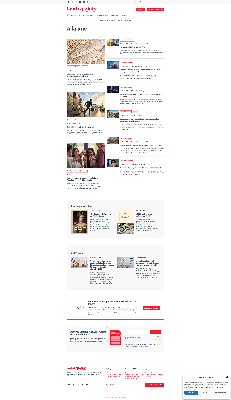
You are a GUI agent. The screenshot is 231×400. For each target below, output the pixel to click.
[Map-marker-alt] (88, 2)
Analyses (73, 15)
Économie (85, 66)
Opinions (81, 15)
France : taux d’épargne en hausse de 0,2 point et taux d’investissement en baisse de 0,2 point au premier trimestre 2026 (102, 265)
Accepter (191, 393)
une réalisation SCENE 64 (119, 397)
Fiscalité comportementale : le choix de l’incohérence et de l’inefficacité (82, 179)
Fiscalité (69, 171)
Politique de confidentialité (205, 396)
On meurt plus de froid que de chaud (134, 47)
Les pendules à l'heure (73, 120)
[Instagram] (72, 2)
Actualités (90, 15)
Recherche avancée (141, 2)
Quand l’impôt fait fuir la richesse (80, 127)
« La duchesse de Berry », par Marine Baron (100, 215)
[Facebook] (69, 2)
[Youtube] (84, 2)
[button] (227, 377)
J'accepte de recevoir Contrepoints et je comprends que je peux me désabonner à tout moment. (143, 345)
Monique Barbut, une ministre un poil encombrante (141, 168)
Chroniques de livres (102, 15)
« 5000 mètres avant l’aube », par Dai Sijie (144, 215)
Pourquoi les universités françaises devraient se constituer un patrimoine (139, 120)
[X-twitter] (76, 2)
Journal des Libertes (73, 66)
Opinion (136, 111)
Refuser (205, 393)
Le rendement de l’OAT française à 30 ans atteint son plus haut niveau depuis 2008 (147, 263)
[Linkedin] (80, 2)
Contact (123, 15)
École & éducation (126, 111)
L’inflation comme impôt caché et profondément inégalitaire (80, 75)
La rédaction (114, 15)
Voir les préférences (220, 393)
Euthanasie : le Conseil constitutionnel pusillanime (140, 145)
